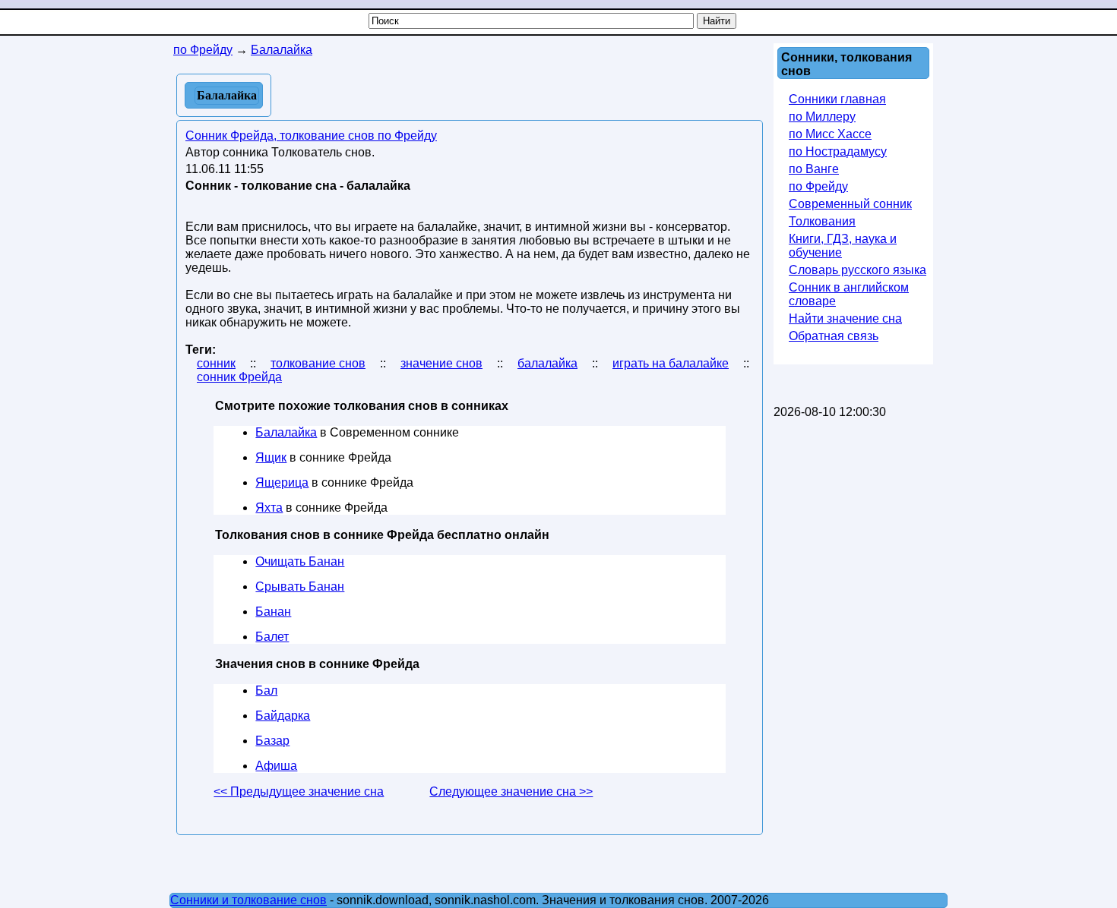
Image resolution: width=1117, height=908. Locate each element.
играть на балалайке (670, 363)
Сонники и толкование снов (248, 900)
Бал (266, 690)
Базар (272, 740)
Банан (273, 611)
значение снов (441, 363)
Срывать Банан (299, 586)
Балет (272, 636)
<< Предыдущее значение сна (299, 791)
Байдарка (282, 715)
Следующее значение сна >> (511, 791)
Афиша (276, 765)
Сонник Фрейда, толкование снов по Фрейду (311, 135)
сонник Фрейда (239, 376)
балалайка (547, 363)
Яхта (269, 507)
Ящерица (282, 482)
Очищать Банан (299, 561)
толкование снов (318, 363)
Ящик (270, 457)
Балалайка (286, 432)
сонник (216, 363)
